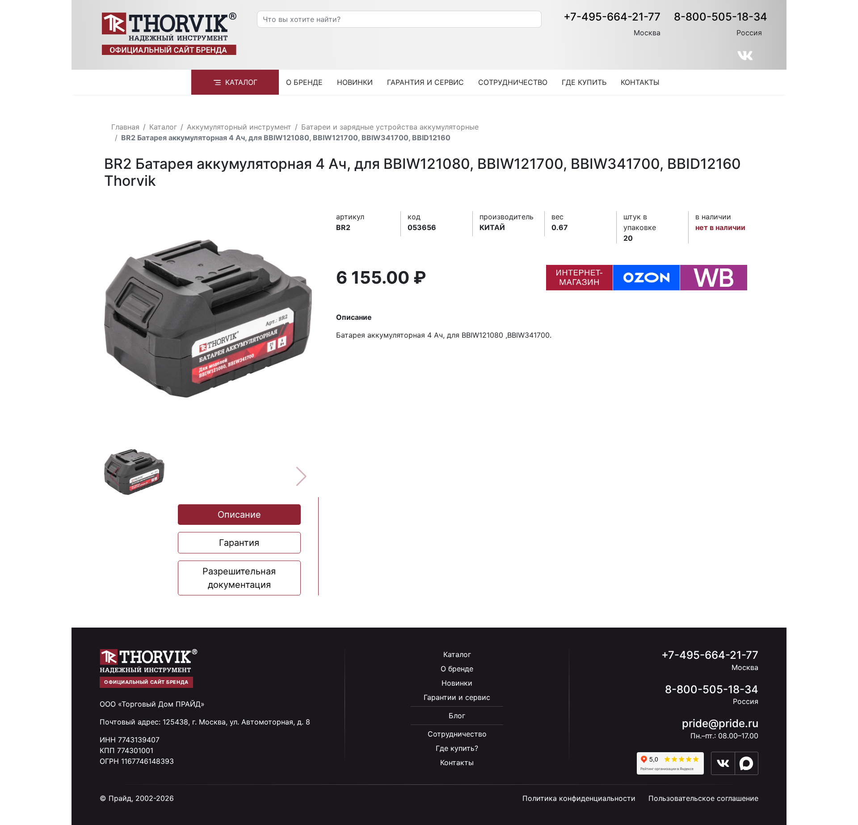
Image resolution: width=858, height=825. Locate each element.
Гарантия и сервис (425, 82)
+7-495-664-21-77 (612, 16)
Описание (239, 514)
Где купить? (457, 748)
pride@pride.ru (720, 723)
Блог (457, 715)
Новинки (355, 82)
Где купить (584, 82)
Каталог (241, 82)
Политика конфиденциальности (578, 798)
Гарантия (239, 542)
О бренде (304, 82)
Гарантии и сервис (457, 697)
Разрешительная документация (239, 578)
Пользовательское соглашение (703, 798)
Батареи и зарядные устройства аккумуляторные (390, 126)
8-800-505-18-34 (720, 16)
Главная (125, 126)
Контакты (640, 82)
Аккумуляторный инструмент (239, 126)
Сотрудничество (512, 82)
